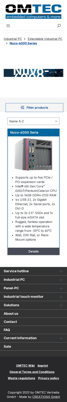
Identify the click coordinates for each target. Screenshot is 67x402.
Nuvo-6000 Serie (24, 132)
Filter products (37, 107)
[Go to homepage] (33, 11)
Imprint (43, 365)
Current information (20, 338)
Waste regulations (21, 378)
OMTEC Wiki (25, 365)
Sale (7, 346)
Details (33, 251)
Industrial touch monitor (24, 296)
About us (11, 314)
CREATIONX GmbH (46, 397)
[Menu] (8, 25)
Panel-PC (11, 288)
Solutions (11, 305)
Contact (10, 322)
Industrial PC (14, 279)
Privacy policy (48, 378)
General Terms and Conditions (32, 372)
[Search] (58, 25)
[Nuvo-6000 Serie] (33, 154)
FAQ (7, 330)
